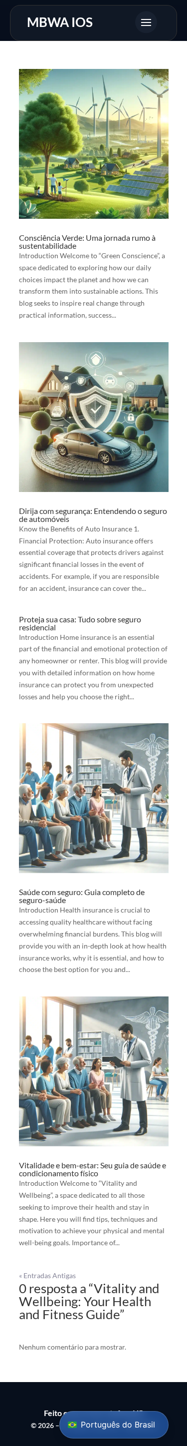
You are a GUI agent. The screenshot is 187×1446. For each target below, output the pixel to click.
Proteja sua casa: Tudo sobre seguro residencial (80, 623)
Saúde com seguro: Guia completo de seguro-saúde (82, 896)
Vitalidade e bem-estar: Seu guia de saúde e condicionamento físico (92, 1169)
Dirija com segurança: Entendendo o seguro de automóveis (93, 514)
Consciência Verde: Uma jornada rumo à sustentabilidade (87, 241)
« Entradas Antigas (47, 1275)
